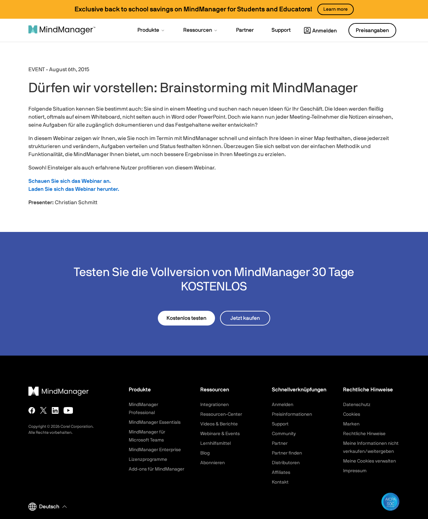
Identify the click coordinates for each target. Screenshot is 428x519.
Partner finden (287, 453)
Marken (351, 424)
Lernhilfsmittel (215, 443)
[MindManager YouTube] (68, 410)
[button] (151, 31)
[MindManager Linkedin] (55, 410)
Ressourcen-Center (221, 414)
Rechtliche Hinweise (364, 433)
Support (280, 424)
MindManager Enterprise (155, 449)
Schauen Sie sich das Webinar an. (69, 181)
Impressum (354, 471)
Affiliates (281, 472)
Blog (205, 453)
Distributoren (286, 463)
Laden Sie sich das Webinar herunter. (73, 189)
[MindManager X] (43, 410)
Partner (280, 443)
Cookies (351, 414)
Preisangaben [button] (372, 30)
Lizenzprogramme (148, 459)
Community (284, 433)
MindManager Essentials (155, 422)
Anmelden (324, 30)
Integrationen (214, 404)
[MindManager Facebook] (31, 410)
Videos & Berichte (219, 424)
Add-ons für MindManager (156, 469)
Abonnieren (212, 463)
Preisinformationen (292, 414)
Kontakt (280, 482)
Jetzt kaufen (245, 318)
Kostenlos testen (186, 318)
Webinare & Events (220, 433)
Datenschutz (356, 404)
